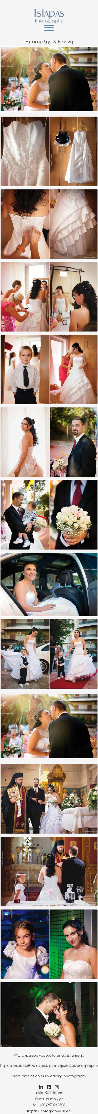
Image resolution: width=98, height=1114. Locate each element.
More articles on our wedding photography (49, 1075)
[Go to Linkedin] (40, 1087)
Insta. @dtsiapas (49, 1092)
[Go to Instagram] (58, 1087)
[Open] (49, 28)
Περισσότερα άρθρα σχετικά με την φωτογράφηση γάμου (49, 1065)
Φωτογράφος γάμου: (32, 1055)
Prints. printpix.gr (49, 1098)
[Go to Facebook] (49, 1087)
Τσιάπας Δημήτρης (68, 1055)
